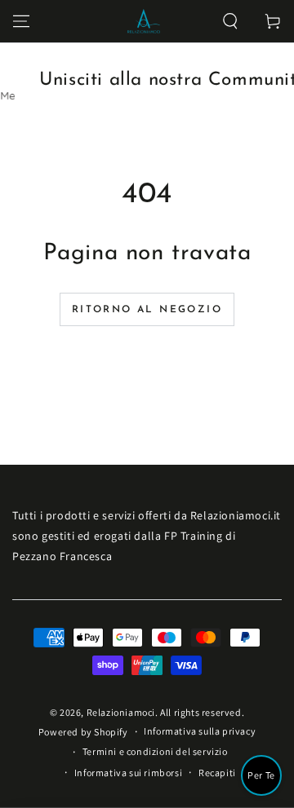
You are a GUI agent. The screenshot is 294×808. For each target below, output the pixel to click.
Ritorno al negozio (147, 310)
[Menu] (21, 21)
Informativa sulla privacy (200, 731)
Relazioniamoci (121, 712)
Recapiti (217, 772)
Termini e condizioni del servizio (155, 751)
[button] (230, 21)
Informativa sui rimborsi (128, 772)
